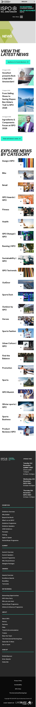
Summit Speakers (7, 555)
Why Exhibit (6, 514)
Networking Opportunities (10, 595)
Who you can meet (8, 601)
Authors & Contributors (17, 62)
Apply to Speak (7, 537)
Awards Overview (7, 575)
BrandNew (5, 581)
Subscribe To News (8, 642)
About (4, 612)
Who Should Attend (8, 561)
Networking (7, 589)
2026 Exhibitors (7, 529)
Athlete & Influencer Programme (12, 607)
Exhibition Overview (8, 511)
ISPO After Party (7, 598)
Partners (5, 624)
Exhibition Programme (9, 523)
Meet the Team (7, 636)
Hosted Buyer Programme (10, 540)
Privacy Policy (18, 680)
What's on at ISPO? (8, 520)
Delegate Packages (8, 563)
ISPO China (18, 689)
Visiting (4, 535)
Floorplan (5, 532)
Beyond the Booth (7, 517)
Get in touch (6, 644)
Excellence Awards (8, 578)
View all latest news (10, 139)
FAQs (3, 627)
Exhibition (6, 505)
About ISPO (5, 618)
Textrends (5, 584)
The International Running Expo (12, 639)
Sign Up (5, 650)
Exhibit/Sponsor (7, 656)
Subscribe (5, 662)
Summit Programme (8, 558)
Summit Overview (7, 552)
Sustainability (18, 684)
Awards (5, 569)
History (4, 621)
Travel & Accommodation (10, 630)
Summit (5, 546)
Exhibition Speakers (8, 526)
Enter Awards (6, 659)
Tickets (4, 633)
